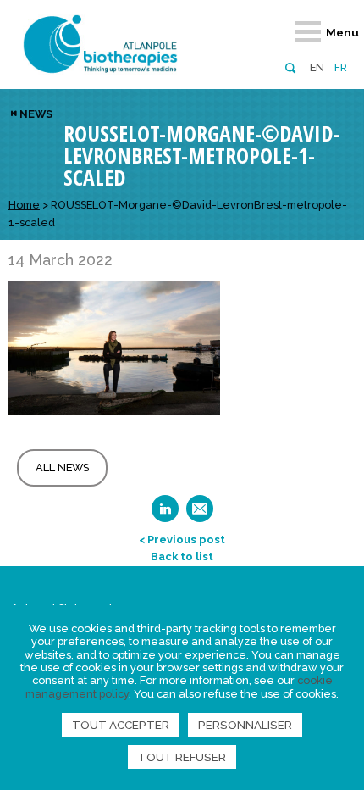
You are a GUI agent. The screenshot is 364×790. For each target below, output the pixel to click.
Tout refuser (182, 757)
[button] (290, 66)
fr (340, 67)
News (35, 114)
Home (24, 204)
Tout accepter (120, 725)
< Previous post (182, 539)
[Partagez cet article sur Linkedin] (165, 514)
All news (62, 467)
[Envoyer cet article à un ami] (200, 514)
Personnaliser (245, 725)
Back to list (182, 556)
